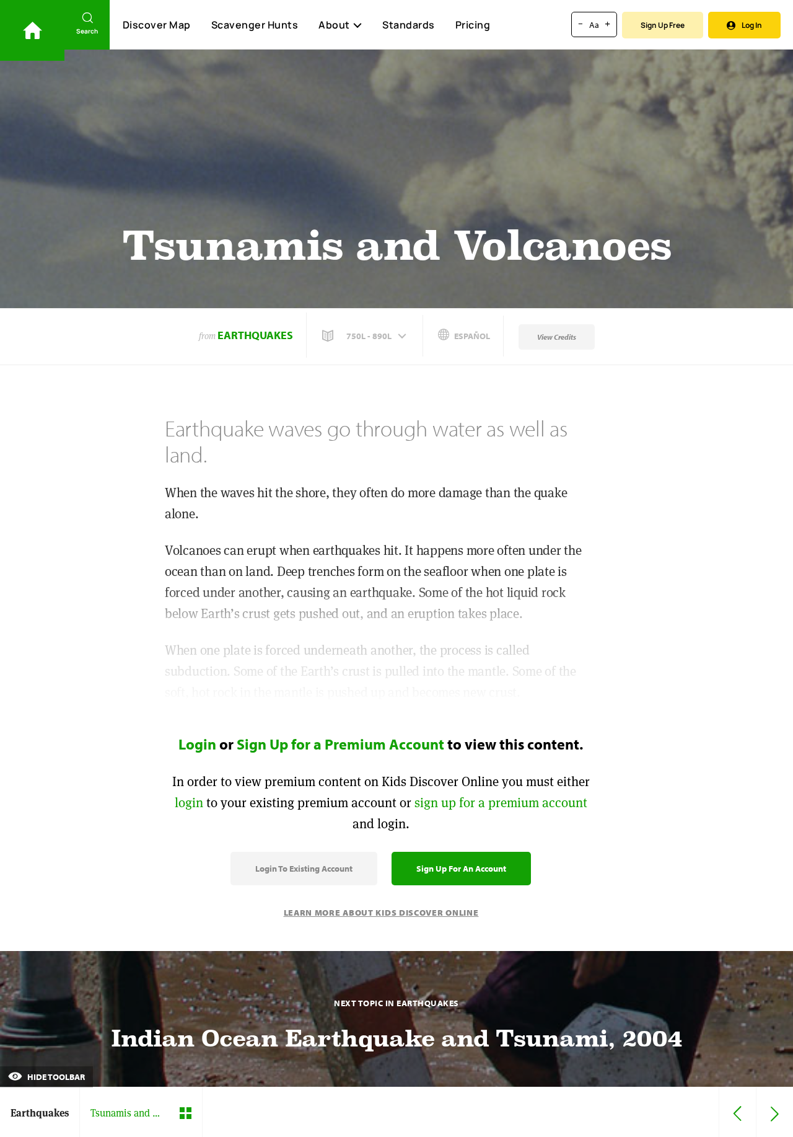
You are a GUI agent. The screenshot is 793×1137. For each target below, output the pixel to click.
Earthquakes (255, 335)
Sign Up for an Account (461, 868)
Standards (408, 25)
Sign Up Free (663, 25)
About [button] (334, 25)
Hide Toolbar (55, 1076)
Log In (752, 25)
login (189, 802)
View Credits (556, 337)
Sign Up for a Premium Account (340, 744)
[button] (366, 336)
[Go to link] (32, 30)
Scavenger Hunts (255, 25)
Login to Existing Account (304, 868)
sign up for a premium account (500, 802)
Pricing (473, 25)
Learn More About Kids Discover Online (381, 912)
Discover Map (157, 25)
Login (197, 744)
